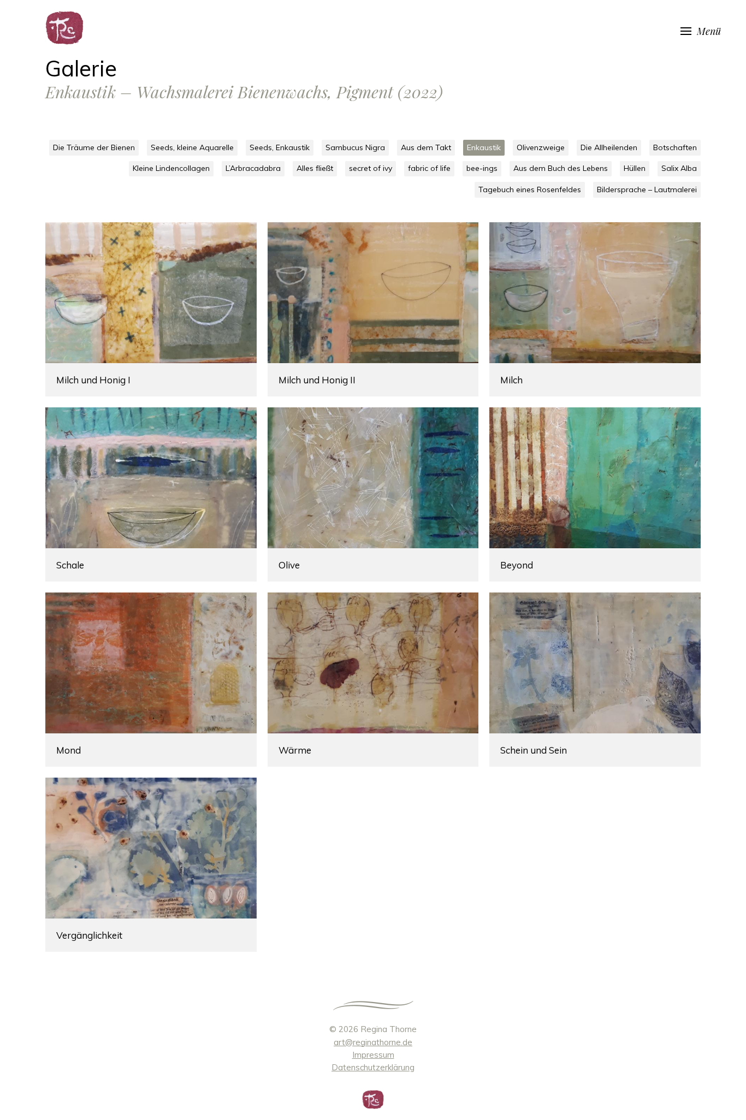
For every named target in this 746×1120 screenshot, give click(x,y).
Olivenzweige (541, 147)
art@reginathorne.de (373, 1042)
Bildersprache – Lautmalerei (647, 189)
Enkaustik (484, 147)
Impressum (373, 1055)
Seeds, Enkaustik (280, 147)
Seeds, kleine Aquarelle (192, 147)
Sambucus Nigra (355, 147)
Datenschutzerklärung (373, 1067)
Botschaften (675, 147)
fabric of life (429, 168)
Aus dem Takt (426, 147)
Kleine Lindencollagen (171, 168)
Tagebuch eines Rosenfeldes (529, 189)
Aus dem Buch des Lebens (560, 168)
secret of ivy (370, 168)
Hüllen (635, 168)
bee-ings (482, 168)
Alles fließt (315, 168)
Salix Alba (679, 168)
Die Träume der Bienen (94, 147)
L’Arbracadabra (253, 168)
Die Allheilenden (609, 147)
